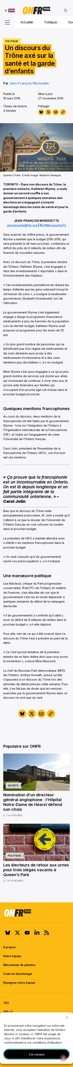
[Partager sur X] (48, 112)
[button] (67, 1017)
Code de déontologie (17, 973)
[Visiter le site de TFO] (10, 10)
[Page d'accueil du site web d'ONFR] (36, 10)
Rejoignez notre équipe (19, 982)
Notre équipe (12, 956)
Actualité (26, 22)
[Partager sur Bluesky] (41, 112)
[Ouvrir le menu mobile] (7, 22)
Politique (50, 22)
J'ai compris (37, 1054)
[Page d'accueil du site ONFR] (36, 913)
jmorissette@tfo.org (22, 225)
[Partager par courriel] (56, 112)
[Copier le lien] (63, 112)
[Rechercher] (66, 10)
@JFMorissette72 (53, 225)
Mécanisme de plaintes (19, 965)
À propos (9, 947)
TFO (6, 1003)
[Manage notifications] (63, 1058)
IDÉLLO (8, 1012)
